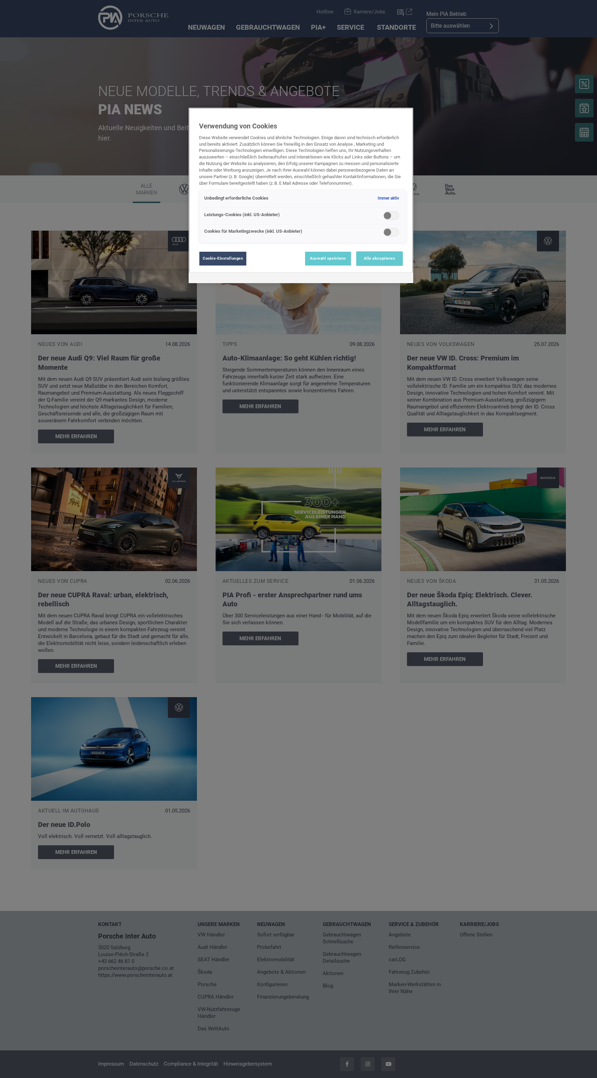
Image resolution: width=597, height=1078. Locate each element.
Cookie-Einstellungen (223, 258)
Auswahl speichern (328, 258)
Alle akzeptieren (379, 258)
